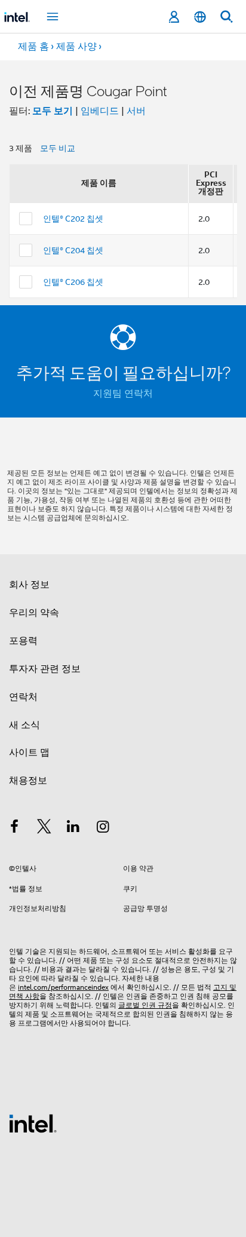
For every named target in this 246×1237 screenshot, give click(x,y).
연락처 (23, 697)
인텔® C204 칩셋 (73, 250)
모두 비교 (57, 148)
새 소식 (24, 725)
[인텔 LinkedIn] (73, 828)
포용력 (23, 641)
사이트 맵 (29, 753)
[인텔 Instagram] (103, 828)
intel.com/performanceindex (63, 987)
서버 (136, 111)
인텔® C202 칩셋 (73, 218)
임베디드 (100, 111)
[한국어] (200, 17)
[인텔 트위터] (44, 828)
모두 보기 (52, 111)
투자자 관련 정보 (45, 669)
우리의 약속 (34, 613)
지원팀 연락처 (123, 394)
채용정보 (28, 781)
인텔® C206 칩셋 (73, 282)
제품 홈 (33, 47)
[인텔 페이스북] (14, 828)
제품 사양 (76, 47)
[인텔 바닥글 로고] (33, 1123)
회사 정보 (29, 585)
